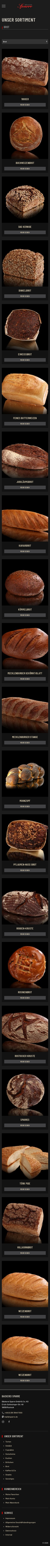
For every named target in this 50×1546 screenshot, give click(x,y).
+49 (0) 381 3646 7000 (13, 1412)
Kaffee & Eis (10, 1470)
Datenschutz (10, 1530)
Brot (7, 1466)
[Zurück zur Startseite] (25, 6)
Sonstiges (9, 1479)
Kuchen (8, 1458)
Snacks (8, 1474)
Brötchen (9, 1462)
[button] (3, 6)
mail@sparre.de (11, 1417)
